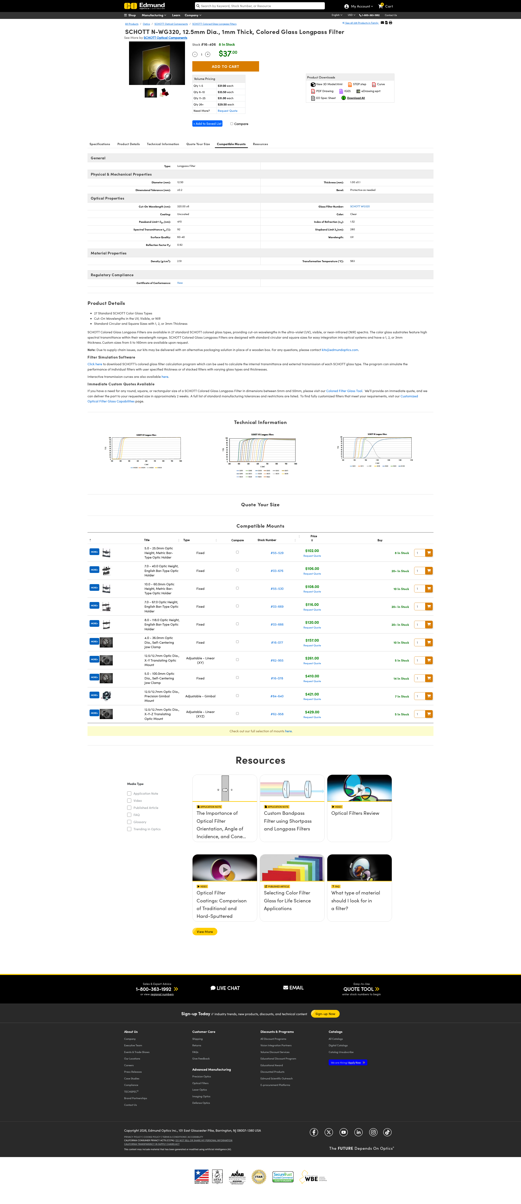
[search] (260, 5)
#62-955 (277, 660)
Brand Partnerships (135, 1098)
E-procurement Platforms (275, 1085)
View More (205, 931)
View (180, 283)
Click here (95, 364)
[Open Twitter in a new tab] (329, 1134)
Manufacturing (153, 15)
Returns (196, 1045)
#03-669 (277, 606)
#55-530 (277, 588)
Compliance (131, 1085)
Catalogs (336, 1038)
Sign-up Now (325, 1014)
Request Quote (228, 111)
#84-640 (276, 696)
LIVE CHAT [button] (228, 988)
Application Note (146, 793)
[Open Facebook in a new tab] (314, 1134)
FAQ (137, 815)
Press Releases (133, 1071)
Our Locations (132, 1058)
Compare (240, 124)
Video (138, 800)
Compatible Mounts (231, 144)
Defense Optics (201, 1102)
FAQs (195, 1052)
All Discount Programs (273, 1038)
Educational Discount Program (278, 1058)
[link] (387, 3)
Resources (260, 144)
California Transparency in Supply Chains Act (152, 1143)
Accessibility (195, 1136)
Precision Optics (201, 1076)
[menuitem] (134, 15)
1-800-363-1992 (371, 15)
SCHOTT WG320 (360, 206)
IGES (347, 91)
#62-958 (277, 714)
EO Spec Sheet (325, 98)
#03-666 (277, 624)
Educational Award (271, 1065)
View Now (225, 825)
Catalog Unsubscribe (341, 1052)
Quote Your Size (198, 144)
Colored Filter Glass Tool (344, 391)
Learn (176, 15)
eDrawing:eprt (371, 91)
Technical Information (163, 144)
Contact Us (391, 15)
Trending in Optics (147, 829)
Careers (129, 1065)
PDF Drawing (324, 91)
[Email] (382, 22)
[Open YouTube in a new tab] (344, 1134)
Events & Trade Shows (137, 1052)
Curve (380, 84)
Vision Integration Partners (276, 1045)
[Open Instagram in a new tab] (373, 1134)
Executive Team (133, 1045)
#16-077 (277, 642)
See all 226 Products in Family (362, 22)
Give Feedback (201, 1058)
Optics (146, 23)
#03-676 (277, 570)
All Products (131, 23)
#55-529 (277, 553)
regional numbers (162, 994)
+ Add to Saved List (207, 123)
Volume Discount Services (275, 1052)
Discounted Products (272, 1071)
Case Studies (131, 1078)
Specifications (100, 144)
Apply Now (346, 1062)
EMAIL (296, 987)
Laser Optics (199, 1089)
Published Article (146, 807)
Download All (356, 98)
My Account (360, 7)
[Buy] (429, 553)
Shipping (197, 1038)
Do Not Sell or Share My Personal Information (203, 1140)
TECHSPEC (131, 1091)
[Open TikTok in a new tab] (387, 1134)
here (165, 376)
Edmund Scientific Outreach (276, 1078)
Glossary (140, 822)
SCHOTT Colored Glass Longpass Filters (214, 23)
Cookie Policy (152, 1136)
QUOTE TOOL (359, 989)
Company (192, 15)
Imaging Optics (201, 1096)
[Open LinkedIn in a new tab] (358, 1134)
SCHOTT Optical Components (171, 23)
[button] (372, 15)
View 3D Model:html (328, 84)
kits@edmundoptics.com (340, 350)
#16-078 (277, 678)
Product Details (128, 144)
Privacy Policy (133, 1136)
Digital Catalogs (338, 1045)
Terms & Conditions (174, 1136)
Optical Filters (200, 1083)
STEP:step (359, 84)
